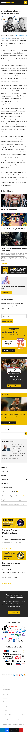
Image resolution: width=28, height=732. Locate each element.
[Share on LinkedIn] (2, 730)
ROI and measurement (6, 257)
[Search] (26, 433)
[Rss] (25, 675)
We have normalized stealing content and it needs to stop (12, 496)
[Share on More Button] (25, 730)
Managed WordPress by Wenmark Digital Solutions (14, 724)
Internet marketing (21, 256)
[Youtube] (19, 675)
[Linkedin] (14, 675)
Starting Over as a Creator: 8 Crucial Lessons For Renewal (12, 504)
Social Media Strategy (12, 258)
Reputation (5, 694)
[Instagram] (17, 675)
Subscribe (5, 698)
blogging (18, 253)
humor (14, 256)
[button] (25, 2)
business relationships (10, 254)
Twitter (19, 258)
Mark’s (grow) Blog (7, 707)
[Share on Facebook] (7, 730)
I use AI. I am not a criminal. (6, 487)
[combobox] (13, 433)
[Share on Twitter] (11, 730)
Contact (5, 710)
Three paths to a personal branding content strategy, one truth (12, 500)
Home (4, 682)
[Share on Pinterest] (21, 730)
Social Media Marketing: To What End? (9, 491)
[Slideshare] (22, 675)
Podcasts (5, 685)
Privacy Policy (6, 702)
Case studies (22, 254)
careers (17, 254)
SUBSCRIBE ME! (7, 321)
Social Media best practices (17, 257)
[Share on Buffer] (16, 730)
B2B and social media (10, 253)
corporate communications (7, 256)
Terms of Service (6, 689)
